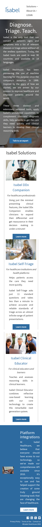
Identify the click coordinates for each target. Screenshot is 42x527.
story (23, 83)
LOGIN (29, 15)
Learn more (21, 236)
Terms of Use (26, 521)
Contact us (37, 521)
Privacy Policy (15, 521)
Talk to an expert (20, 140)
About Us (31, 10)
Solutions (31, 6)
